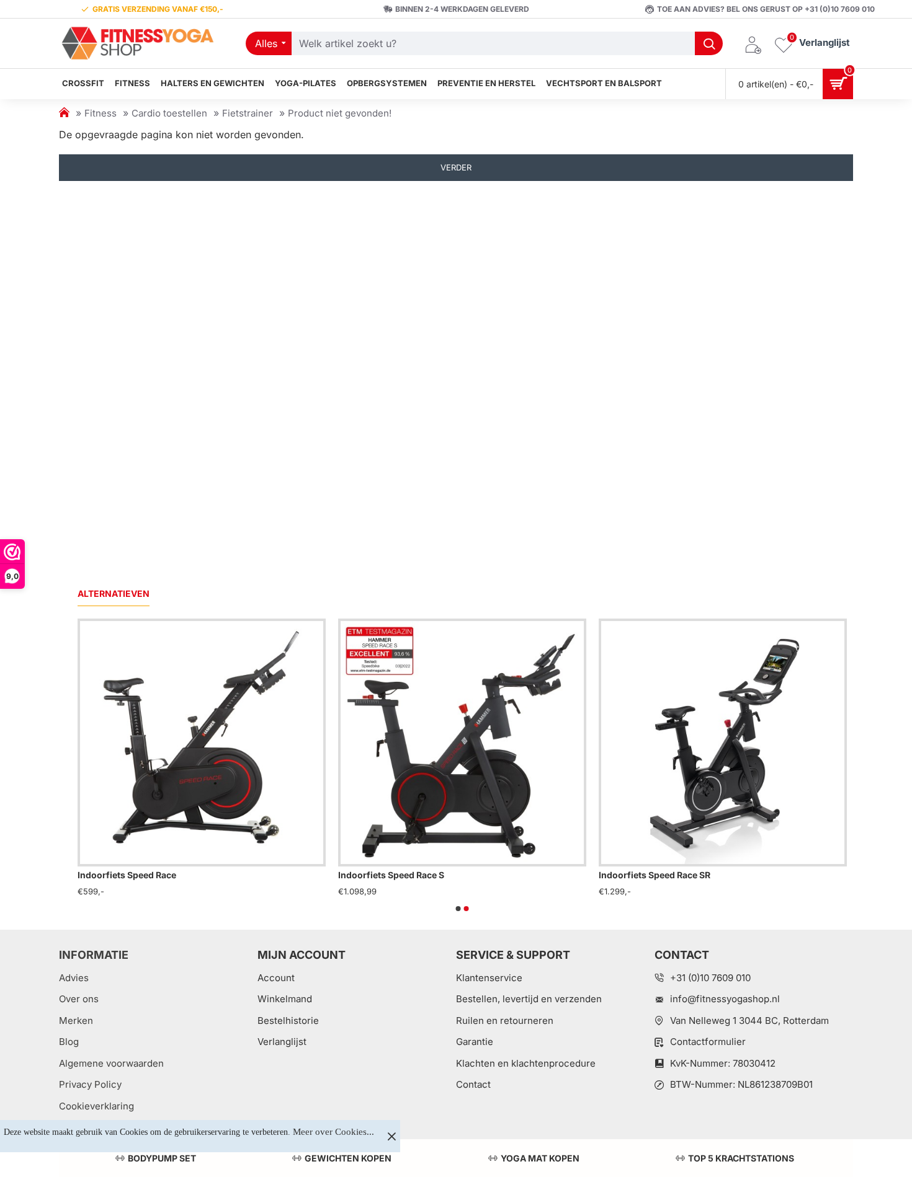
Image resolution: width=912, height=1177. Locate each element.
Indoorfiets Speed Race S (391, 875)
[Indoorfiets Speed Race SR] (722, 742)
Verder (456, 167)
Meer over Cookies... (333, 1132)
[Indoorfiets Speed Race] (201, 742)
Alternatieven (114, 593)
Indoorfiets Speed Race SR (654, 875)
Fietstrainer (247, 113)
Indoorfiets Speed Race (127, 875)
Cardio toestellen (169, 113)
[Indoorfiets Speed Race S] (462, 742)
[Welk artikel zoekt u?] (709, 43)
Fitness (100, 113)
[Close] (391, 1136)
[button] (458, 908)
